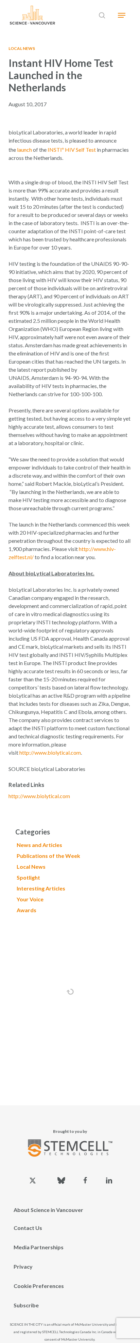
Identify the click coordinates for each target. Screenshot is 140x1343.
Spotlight (28, 877)
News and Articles (39, 845)
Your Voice (30, 899)
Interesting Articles (41, 888)
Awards (26, 910)
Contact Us (28, 1228)
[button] (122, 15)
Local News (21, 48)
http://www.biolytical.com (50, 752)
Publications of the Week (48, 855)
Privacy (23, 1266)
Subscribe (26, 1305)
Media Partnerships (39, 1247)
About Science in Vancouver (48, 1210)
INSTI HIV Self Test (72, 149)
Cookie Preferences (39, 1286)
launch (24, 149)
